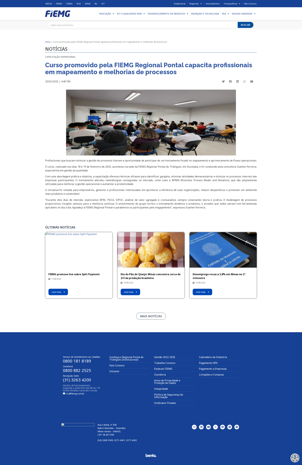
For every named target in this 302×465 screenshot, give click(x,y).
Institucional (179, 3)
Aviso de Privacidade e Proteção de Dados (167, 382)
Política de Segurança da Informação (168, 396)
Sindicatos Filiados (165, 403)
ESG (224, 13)
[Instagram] (194, 427)
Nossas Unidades (242, 13)
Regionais (194, 3)
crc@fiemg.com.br (75, 393)
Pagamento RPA (208, 363)
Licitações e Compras (211, 374)
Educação (105, 13)
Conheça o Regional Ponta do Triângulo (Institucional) (126, 358)
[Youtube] (208, 427)
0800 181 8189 (77, 361)
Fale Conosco (250, 3)
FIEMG (59, 3)
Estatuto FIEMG (163, 368)
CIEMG (69, 3)
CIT (103, 3)
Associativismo (213, 3)
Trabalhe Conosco (164, 363)
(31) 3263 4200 (77, 380)
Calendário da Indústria (213, 357)
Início (48, 3)
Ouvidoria (160, 374)
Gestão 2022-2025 (164, 357)
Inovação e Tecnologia (205, 13)
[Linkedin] (201, 427)
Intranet (114, 371)
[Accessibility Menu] (295, 458)
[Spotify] (236, 427)
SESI (78, 3)
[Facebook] (222, 427)
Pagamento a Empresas (213, 368)
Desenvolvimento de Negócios (166, 13)
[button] (223, 81)
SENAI (88, 3)
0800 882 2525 (77, 370)
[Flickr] (229, 427)
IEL (96, 3)
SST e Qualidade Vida (129, 13)
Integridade (161, 388)
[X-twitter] (215, 427)
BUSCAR (245, 25)
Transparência (230, 3)
